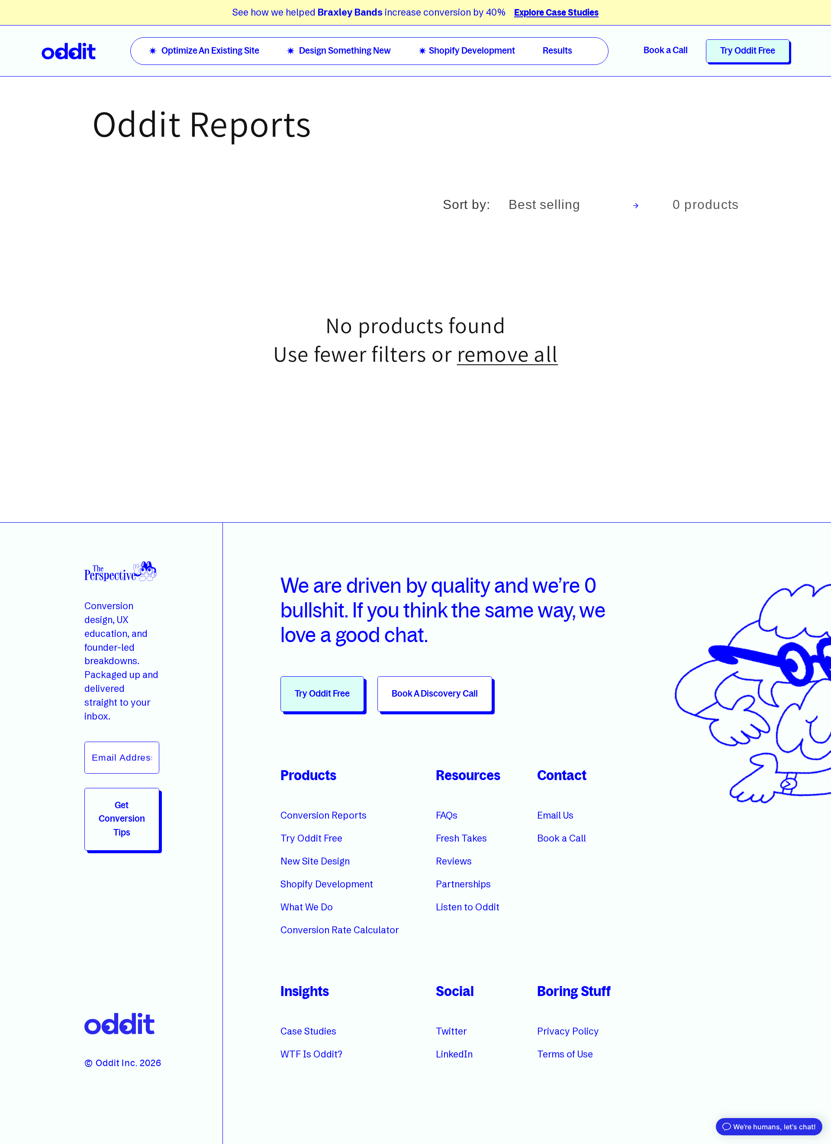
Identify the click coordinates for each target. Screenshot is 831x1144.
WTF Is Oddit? (311, 1054)
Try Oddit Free (747, 50)
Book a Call (666, 50)
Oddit (107, 1063)
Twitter (451, 1031)
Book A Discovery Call (435, 693)
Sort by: (466, 204)
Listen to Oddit (467, 907)
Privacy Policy (568, 1031)
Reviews (454, 861)
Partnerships (463, 884)
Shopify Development (326, 884)
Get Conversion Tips (122, 818)
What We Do (306, 907)
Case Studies (308, 1031)
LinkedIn (454, 1054)
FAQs (446, 814)
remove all (507, 354)
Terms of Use (565, 1054)
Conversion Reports (323, 814)
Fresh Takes (461, 838)
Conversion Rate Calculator (339, 929)
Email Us (555, 814)
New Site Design (315, 861)
